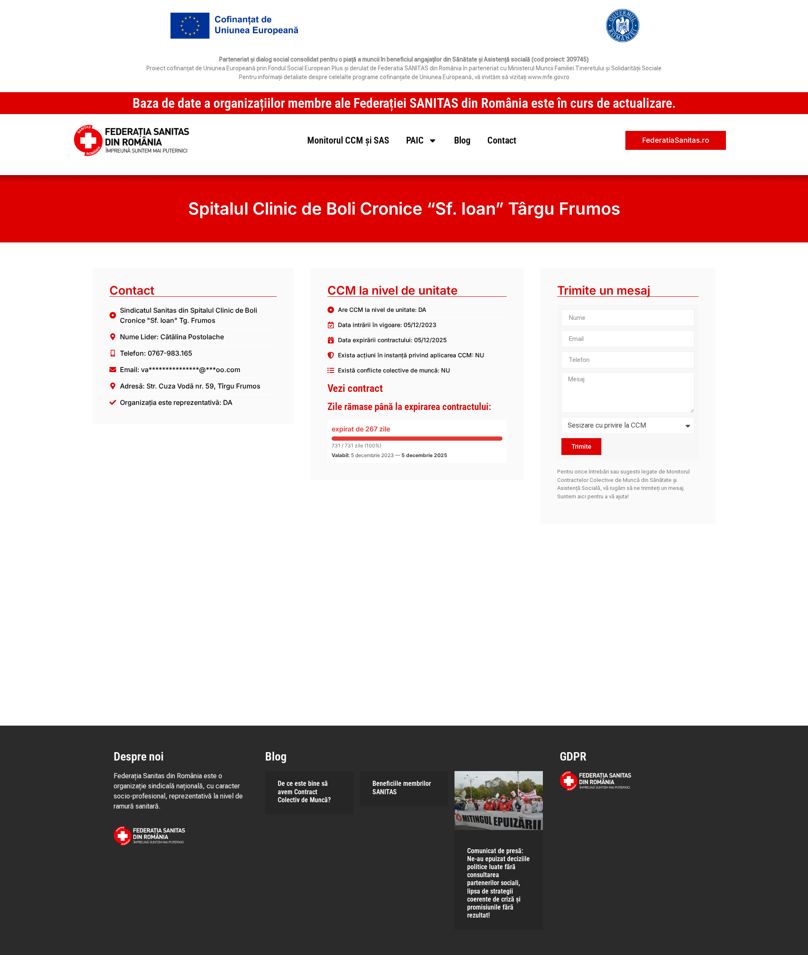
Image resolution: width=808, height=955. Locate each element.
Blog (462, 140)
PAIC (415, 140)
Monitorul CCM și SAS (348, 140)
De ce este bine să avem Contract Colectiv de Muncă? (304, 791)
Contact (501, 140)
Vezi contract (355, 388)
